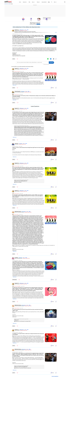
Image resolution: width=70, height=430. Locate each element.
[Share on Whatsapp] (47, 58)
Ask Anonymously (46, 64)
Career (47, 20)
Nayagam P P (17, 29)
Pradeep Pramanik (17, 91)
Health (23, 20)
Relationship (38, 20)
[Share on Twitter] (53, 58)
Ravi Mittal (16, 257)
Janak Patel (16, 143)
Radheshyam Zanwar (18, 211)
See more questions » (55, 376)
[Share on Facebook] (50, 58)
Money (31, 20)
